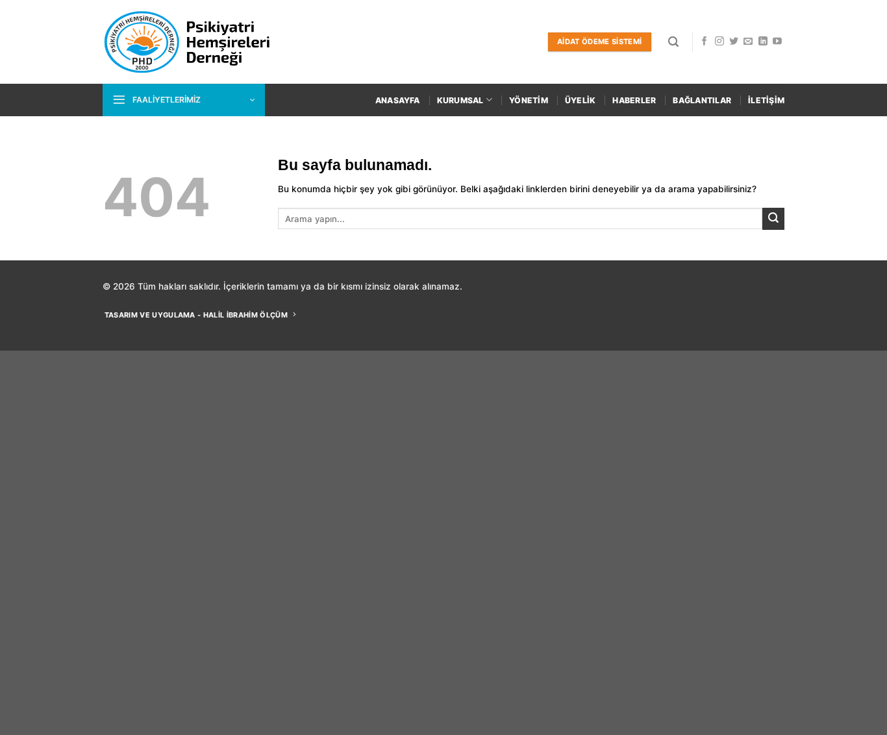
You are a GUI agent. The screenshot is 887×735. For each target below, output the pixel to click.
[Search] (673, 42)
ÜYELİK (580, 100)
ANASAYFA (397, 100)
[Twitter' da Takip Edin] (733, 41)
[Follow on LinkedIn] (763, 41)
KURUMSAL (460, 100)
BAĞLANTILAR (702, 100)
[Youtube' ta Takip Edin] (777, 41)
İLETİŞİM (766, 100)
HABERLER (634, 100)
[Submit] (773, 219)
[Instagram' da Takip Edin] (719, 41)
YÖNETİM (528, 100)
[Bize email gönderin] (748, 41)
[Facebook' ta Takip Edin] (704, 41)
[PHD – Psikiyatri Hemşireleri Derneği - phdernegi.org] (188, 42)
